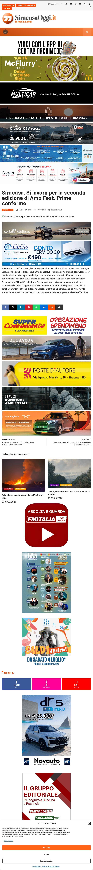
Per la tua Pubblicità (26, 5)
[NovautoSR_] (46, 731)
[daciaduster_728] (46, 230)
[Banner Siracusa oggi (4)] (46, 133)
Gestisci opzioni (46, 861)
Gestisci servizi (8, 841)
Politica (8, 485)
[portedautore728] (46, 373)
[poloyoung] (46, 347)
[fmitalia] (46, 153)
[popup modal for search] (87, 32)
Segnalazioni (8, 5)
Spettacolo (7, 210)
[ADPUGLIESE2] (46, 423)
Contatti (7, 8)
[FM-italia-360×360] (46, 525)
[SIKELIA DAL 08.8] (46, 173)
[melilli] (46, 582)
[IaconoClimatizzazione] (46, 253)
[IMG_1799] (46, 325)
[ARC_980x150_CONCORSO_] (46, 47)
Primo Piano (19, 485)
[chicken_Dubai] (46, 68)
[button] (89, 823)
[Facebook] (61, 4)
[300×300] (46, 642)
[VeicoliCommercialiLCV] (46, 92)
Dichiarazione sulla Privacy (50, 866)
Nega (46, 854)
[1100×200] (46, 113)
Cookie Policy (36, 866)
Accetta (46, 848)
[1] (46, 809)
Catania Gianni (25, 210)
